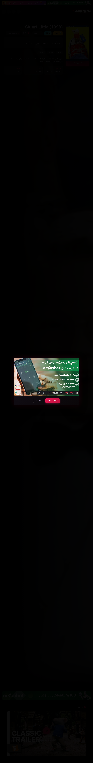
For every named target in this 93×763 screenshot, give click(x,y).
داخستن (38, 401)
